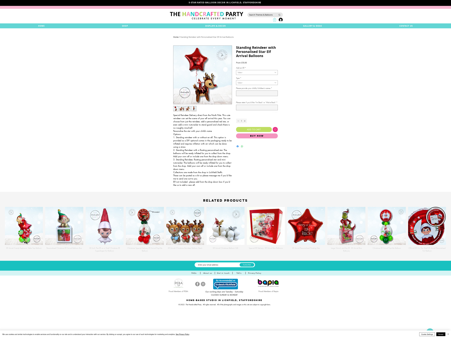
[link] (274, 20)
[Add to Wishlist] (275, 129)
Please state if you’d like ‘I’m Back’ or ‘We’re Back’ (256, 102)
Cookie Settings (427, 334)
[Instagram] (203, 284)
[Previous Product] (1, 225)
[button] (125, 25)
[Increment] (244, 121)
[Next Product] (449, 225)
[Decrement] (238, 121)
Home (176, 37)
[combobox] (257, 72)
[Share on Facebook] (237, 146)
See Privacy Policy (182, 334)
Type (238, 78)
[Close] (448, 334)
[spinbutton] (241, 121)
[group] (225, 229)
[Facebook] (197, 284)
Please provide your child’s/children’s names (254, 88)
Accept (440, 334)
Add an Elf (241, 68)
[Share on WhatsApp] (242, 146)
